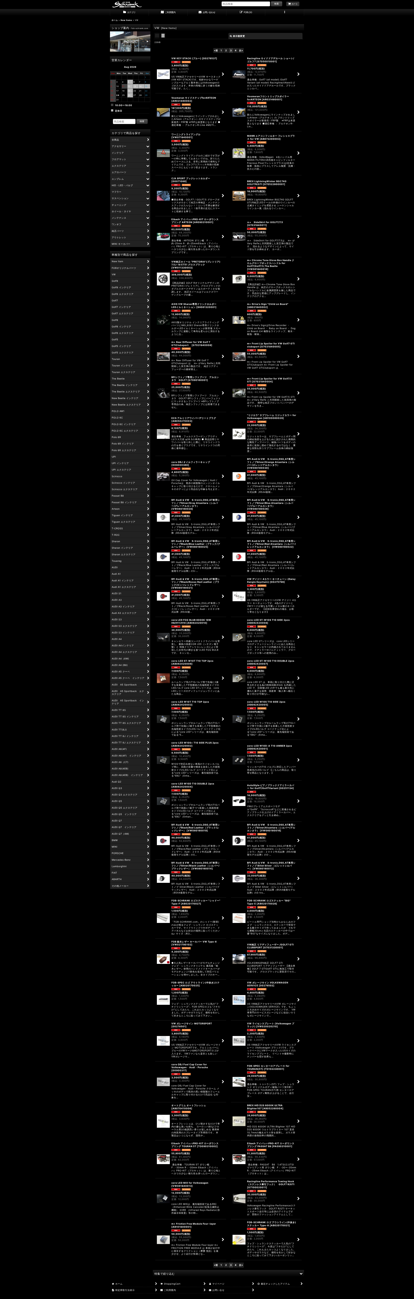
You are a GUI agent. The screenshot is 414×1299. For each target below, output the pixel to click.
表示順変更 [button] (239, 36)
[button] (284, 12)
